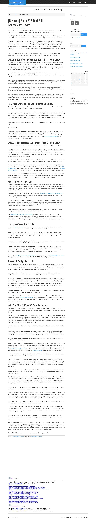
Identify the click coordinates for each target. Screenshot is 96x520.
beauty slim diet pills (75, 60)
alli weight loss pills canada (76, 66)
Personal (22, 436)
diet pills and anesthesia (26, 297)
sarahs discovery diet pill (76, 63)
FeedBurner (80, 37)
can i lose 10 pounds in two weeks (17, 348)
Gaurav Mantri (73, 517)
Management (16, 436)
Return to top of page (13, 517)
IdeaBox (86, 517)
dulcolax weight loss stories (56, 255)
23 (71, 83)
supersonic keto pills (75, 57)
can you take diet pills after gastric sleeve (21, 214)
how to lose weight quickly (51, 136)
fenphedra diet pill (37, 350)
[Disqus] (36, 457)
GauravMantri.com (16, 2)
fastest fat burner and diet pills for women (51, 193)
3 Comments (22, 28)
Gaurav (16, 28)
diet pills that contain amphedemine (25, 255)
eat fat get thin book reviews (19, 227)
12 (79, 79)
